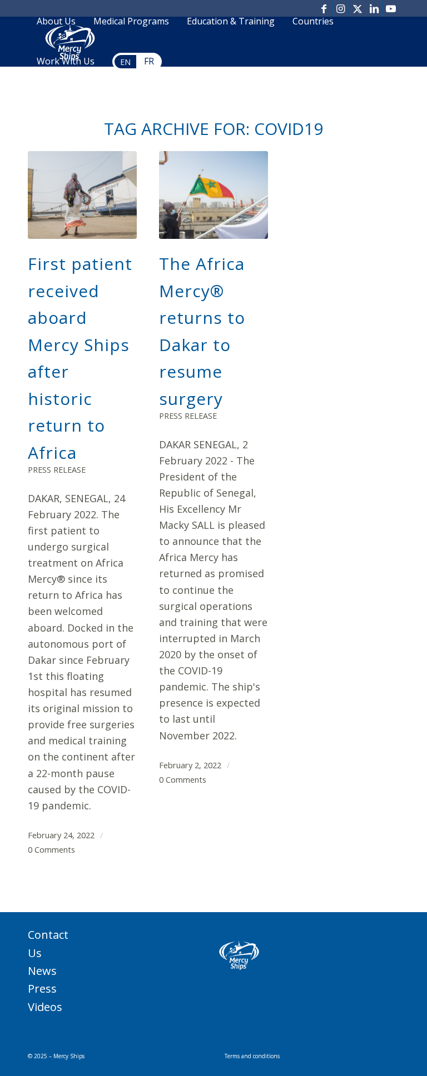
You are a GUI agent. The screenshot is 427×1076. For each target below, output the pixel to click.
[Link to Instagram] (340, 8)
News (42, 970)
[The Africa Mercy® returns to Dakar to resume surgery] (213, 195)
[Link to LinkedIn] (374, 8)
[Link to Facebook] (324, 8)
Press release (57, 469)
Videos (45, 1006)
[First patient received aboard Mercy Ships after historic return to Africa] (82, 195)
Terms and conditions (252, 1056)
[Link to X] (357, 8)
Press (42, 988)
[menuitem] (56, 22)
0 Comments (51, 849)
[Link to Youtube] (391, 8)
